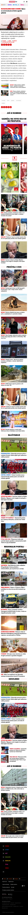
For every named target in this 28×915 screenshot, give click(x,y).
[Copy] (11, 45)
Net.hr (15, 40)
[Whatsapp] (6, 45)
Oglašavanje (11, 881)
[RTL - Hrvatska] (4, 894)
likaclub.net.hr (5, 908)
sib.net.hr (12, 903)
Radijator (3, 103)
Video (7, 868)
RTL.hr (3, 899)
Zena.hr (7, 899)
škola (8, 100)
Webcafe (7, 861)
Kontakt (12, 887)
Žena (6, 864)
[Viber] (8, 45)
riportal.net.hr (13, 904)
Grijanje (12, 100)
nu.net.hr (21, 906)
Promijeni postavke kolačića (8, 890)
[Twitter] (4, 45)
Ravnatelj (3, 100)
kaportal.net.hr (18, 903)
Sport (7, 850)
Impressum (4, 881)
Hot (6, 853)
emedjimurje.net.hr (6, 903)
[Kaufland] (14, 158)
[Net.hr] (10, 894)
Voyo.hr (11, 899)
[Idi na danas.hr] (13, 1)
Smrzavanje (18, 100)
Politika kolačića (13, 884)
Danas (7, 846)
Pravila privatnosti (6, 887)
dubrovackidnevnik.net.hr (7, 906)
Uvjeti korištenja (5, 884)
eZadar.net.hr (16, 906)
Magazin (7, 857)
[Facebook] (2, 45)
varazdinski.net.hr (5, 904)
